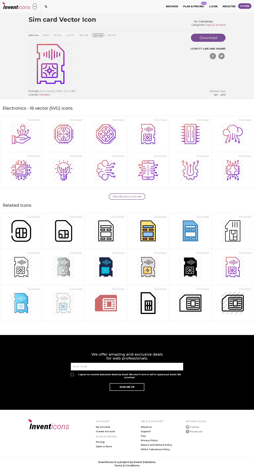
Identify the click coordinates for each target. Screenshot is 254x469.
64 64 (70, 35)
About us (146, 426)
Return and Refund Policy (156, 444)
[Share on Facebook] (213, 56)
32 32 (57, 35)
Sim (216, 95)
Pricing (100, 442)
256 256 (98, 35)
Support (145, 431)
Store (244, 6)
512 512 (112, 35)
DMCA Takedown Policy (155, 449)
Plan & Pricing (194, 5)
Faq (143, 435)
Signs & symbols (215, 24)
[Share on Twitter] (221, 56)
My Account (103, 426)
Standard (44, 94)
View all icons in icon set (127, 196)
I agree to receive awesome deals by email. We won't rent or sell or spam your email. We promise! (129, 376)
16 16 (46, 35)
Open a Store (104, 446)
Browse (172, 6)
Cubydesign (206, 21)
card (222, 95)
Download (33, 120)
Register (229, 6)
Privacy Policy (149, 440)
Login (213, 6)
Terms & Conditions (126, 465)
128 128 (83, 35)
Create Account (105, 431)
